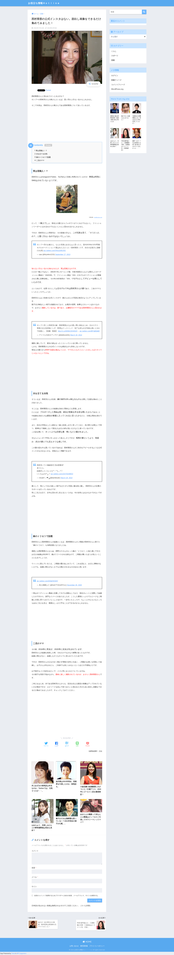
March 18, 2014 (76, 335)
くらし (113, 51)
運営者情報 (84, 946)
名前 (34, 868)
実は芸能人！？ (41, 150)
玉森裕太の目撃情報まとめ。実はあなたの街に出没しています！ (136, 119)
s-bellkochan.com (98, 217)
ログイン (114, 76)
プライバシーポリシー (97, 946)
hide (48, 145)
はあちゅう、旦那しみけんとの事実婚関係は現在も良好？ (114, 143)
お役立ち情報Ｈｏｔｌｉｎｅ (44, 3)
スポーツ (114, 56)
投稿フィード (116, 80)
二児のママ (39, 160)
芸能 (100, 751)
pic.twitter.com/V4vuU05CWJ (55, 251)
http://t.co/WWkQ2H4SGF (67, 331)
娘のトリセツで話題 (43, 157)
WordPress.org (117, 89)
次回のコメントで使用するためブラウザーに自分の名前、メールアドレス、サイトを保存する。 (66, 895)
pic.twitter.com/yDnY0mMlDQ (62, 474)
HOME (88, 941)
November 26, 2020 (74, 585)
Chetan (13, 953)
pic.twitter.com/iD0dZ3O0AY (47, 581)
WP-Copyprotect (21, 953)
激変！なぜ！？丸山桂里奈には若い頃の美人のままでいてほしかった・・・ (136, 144)
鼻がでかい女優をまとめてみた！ (125, 117)
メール (35, 877)
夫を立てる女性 (41, 154)
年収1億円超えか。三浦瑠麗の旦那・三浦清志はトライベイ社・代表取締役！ (125, 145)
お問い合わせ (74, 946)
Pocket (48, 90)
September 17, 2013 (62, 254)
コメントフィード (118, 85)
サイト (34, 887)
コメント (35, 851)
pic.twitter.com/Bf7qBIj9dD (90, 331)
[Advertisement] (67, 124)
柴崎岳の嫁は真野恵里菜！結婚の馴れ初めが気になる (114, 118)
